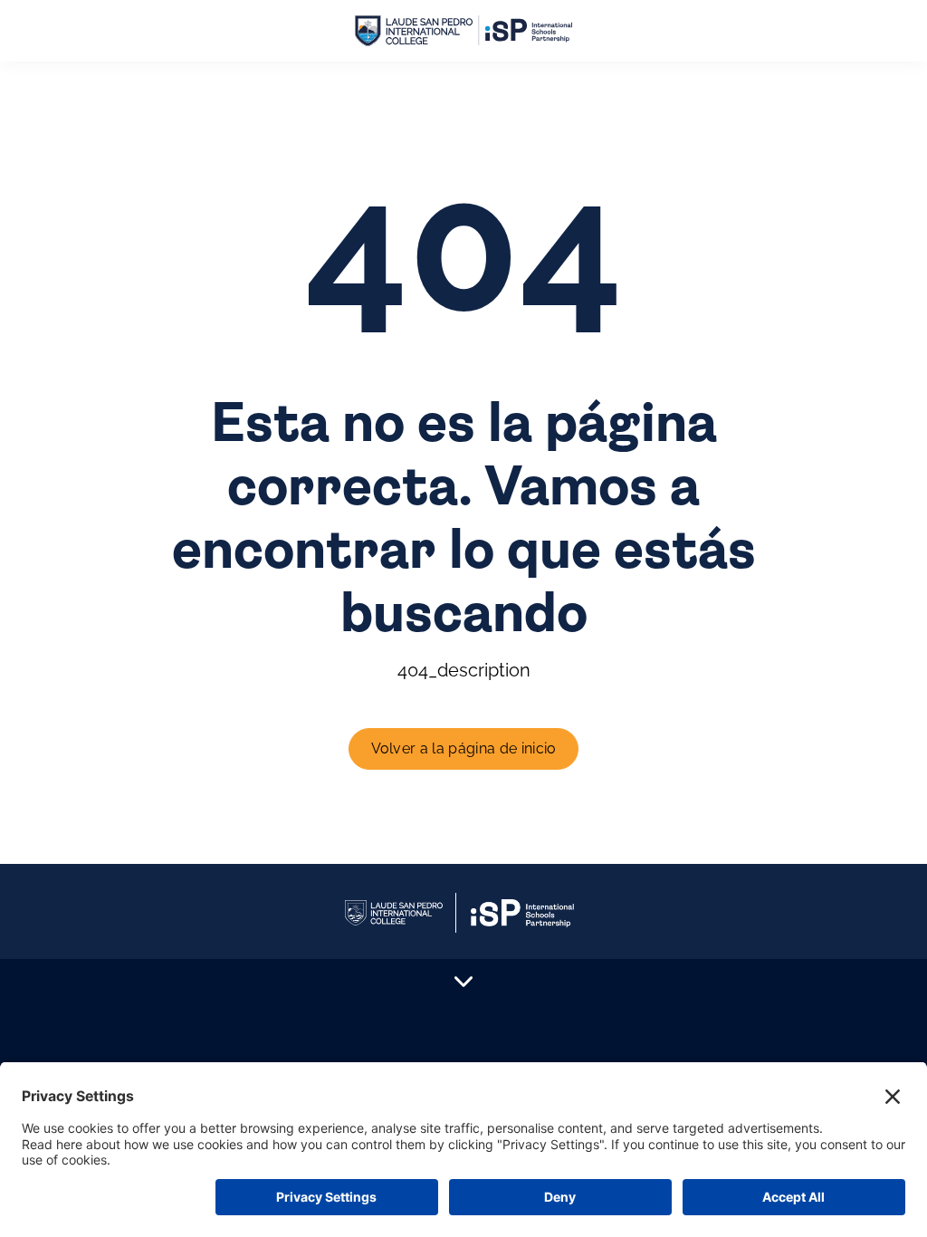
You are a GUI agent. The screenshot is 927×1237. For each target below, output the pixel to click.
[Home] (463, 31)
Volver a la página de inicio (464, 748)
